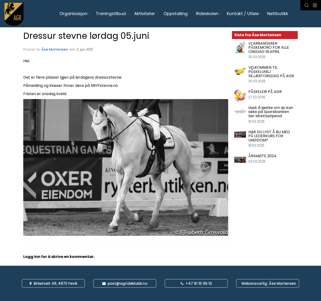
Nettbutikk (277, 13)
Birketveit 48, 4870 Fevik (55, 283)
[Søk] (306, 5)
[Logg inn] (315, 5)
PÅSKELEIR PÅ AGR (265, 91)
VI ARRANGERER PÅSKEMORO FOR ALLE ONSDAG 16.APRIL (268, 47)
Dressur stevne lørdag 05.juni (86, 36)
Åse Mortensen (54, 49)
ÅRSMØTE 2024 (262, 156)
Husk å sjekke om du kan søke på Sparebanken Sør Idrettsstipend (270, 112)
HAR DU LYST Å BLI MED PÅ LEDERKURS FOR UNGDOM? (269, 136)
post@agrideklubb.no (127, 283)
